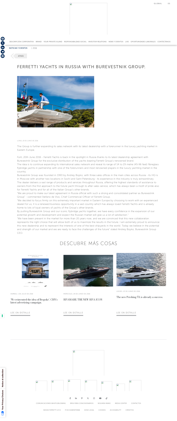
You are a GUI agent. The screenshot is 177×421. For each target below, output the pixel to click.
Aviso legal (89, 410)
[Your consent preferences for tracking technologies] (2, 315)
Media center (121, 403)
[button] (159, 3)
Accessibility (115, 410)
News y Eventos (116, 42)
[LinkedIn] (2, 47)
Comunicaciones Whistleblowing (51, 403)
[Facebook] (2, 39)
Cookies (102, 410)
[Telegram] (2, 52)
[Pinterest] (2, 56)
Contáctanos (163, 42)
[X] (2, 43)
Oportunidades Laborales (143, 42)
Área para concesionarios (81, 403)
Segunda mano (104, 403)
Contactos (136, 403)
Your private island (53, 42)
